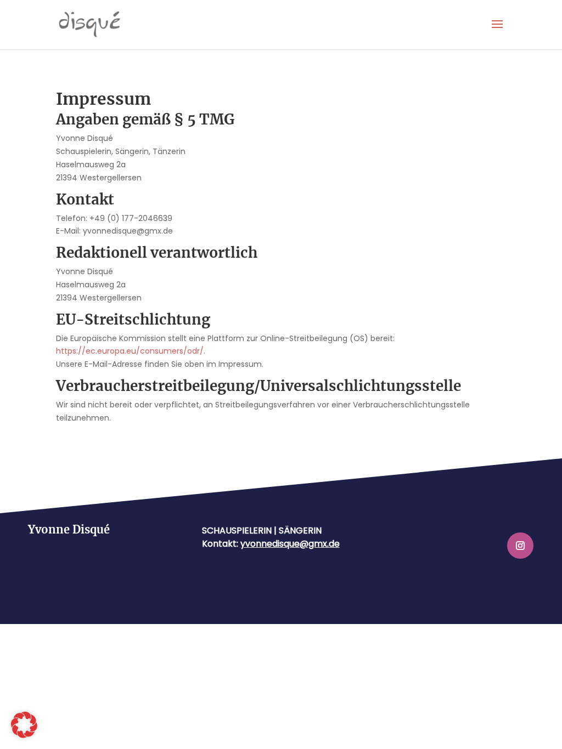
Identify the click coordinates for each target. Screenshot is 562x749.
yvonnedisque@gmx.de (290, 543)
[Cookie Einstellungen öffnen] (24, 735)
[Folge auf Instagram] (520, 545)
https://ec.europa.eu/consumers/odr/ (130, 350)
